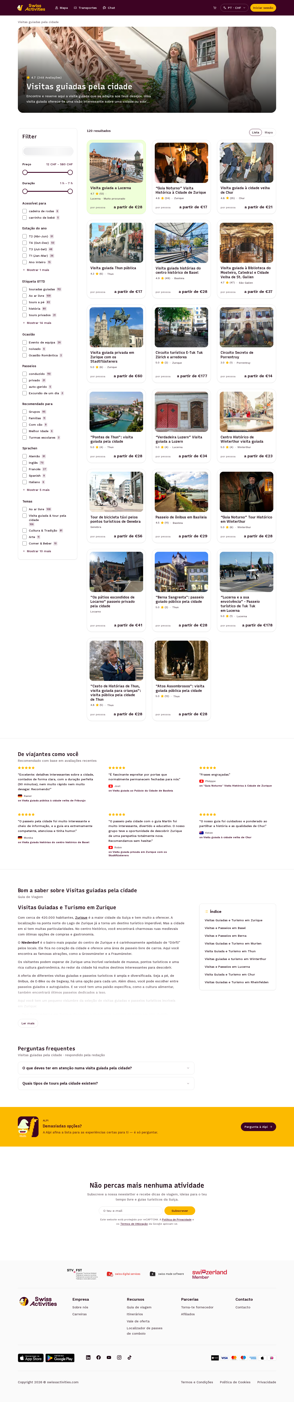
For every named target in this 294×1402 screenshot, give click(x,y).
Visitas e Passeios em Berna (225, 935)
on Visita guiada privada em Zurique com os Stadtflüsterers (137, 853)
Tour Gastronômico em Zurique (47, 1014)
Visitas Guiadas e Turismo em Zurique (233, 920)
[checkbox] (24, 211)
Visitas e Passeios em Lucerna (227, 966)
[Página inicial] (33, 7)
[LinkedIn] (88, 1357)
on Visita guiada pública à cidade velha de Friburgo (52, 800)
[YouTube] (108, 1357)
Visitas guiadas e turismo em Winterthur (235, 959)
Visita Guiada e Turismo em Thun (230, 951)
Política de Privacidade (177, 1219)
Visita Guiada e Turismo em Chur (230, 974)
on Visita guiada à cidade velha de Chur (225, 837)
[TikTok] (129, 1357)
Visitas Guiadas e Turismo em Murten (233, 943)
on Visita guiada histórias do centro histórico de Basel (53, 842)
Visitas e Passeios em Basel (225, 928)
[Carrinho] (215, 8)
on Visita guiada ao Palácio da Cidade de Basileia (140, 790)
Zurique (81, 918)
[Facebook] (98, 1357)
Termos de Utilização (134, 1223)
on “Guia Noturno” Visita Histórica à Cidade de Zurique (235, 785)
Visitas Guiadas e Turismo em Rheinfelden (237, 982)
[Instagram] (119, 1357)
